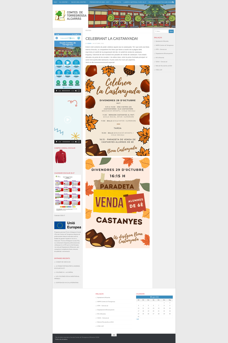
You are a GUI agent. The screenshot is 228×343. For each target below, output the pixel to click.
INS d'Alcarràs (160, 57)
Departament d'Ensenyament (164, 53)
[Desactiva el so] (76, 91)
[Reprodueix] (57, 91)
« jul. (137, 319)
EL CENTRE (63, 2)
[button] (67, 62)
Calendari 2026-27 (59, 215)
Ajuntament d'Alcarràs (162, 41)
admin (89, 43)
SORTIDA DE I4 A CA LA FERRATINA (67, 282)
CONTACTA (117, 2)
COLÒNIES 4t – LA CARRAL (64, 272)
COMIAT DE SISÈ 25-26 (63, 262)
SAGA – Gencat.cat (161, 61)
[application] (67, 63)
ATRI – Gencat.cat (161, 49)
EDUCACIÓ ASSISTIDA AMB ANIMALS (161, 2)
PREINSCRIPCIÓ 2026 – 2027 (99, 2)
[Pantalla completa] (79, 91)
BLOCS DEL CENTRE (78, 2)
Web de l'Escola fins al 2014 (164, 65)
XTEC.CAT (159, 70)
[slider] (66, 90)
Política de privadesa (61, 339)
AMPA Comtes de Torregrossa (164, 45)
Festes (88, 30)
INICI (55, 2)
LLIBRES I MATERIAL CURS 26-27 (135, 2)
